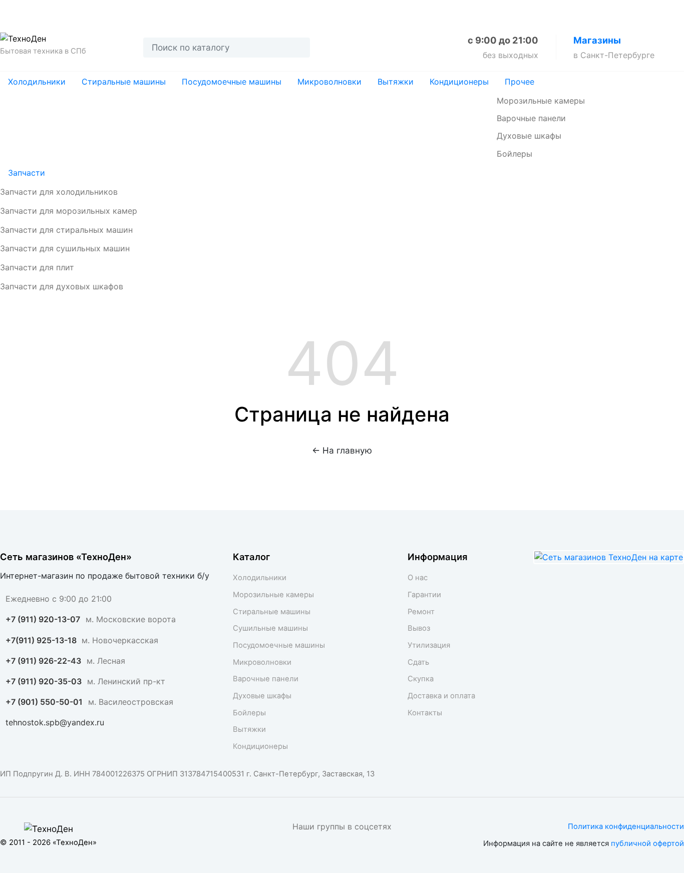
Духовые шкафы (529, 136)
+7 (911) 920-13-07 (43, 619)
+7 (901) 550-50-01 (44, 702)
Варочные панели (531, 118)
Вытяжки (396, 82)
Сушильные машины (270, 628)
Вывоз (167, 11)
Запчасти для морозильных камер (68, 211)
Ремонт (119, 11)
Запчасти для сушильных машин (65, 248)
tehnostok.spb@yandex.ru (55, 722)
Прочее (519, 82)
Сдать (281, 11)
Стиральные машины (124, 82)
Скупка (328, 11)
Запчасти (26, 173)
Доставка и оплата (403, 11)
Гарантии (64, 11)
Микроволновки (329, 82)
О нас (13, 11)
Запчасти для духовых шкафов (61, 286)
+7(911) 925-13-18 (42, 640)
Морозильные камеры (541, 101)
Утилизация (224, 11)
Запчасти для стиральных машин (66, 230)
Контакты (481, 11)
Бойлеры (514, 154)
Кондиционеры (459, 82)
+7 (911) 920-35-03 (44, 681)
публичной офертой (647, 843)
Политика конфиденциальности (626, 826)
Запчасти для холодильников (59, 192)
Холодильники (37, 82)
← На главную (342, 450)
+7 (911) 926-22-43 (43, 661)
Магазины (597, 40)
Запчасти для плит (37, 267)
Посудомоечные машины (231, 82)
